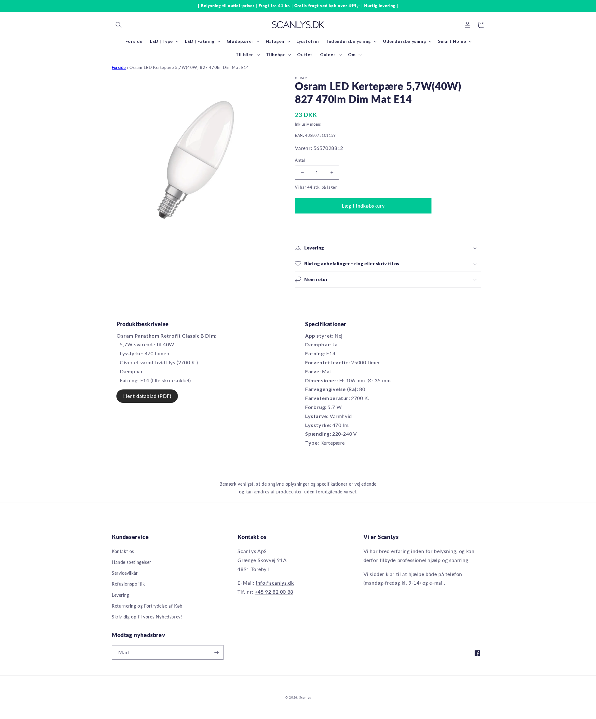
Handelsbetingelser (131, 562)
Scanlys (305, 697)
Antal (300, 160)
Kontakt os (123, 551)
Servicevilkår (125, 573)
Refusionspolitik (128, 583)
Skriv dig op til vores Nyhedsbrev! (147, 616)
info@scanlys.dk (275, 583)
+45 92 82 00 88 (274, 592)
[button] (118, 25)
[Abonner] (216, 652)
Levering (120, 595)
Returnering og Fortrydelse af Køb (147, 606)
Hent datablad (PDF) (147, 396)
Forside (119, 67)
